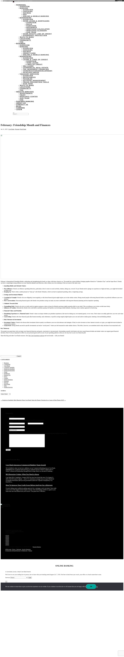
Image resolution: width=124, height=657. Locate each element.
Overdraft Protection (35, 35)
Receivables (29, 77)
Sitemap (30, 550)
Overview (25, 6)
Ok (91, 586)
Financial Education (9, 370)
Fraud (5, 372)
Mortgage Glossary (36, 30)
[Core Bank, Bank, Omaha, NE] (5, 522)
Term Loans (32, 63)
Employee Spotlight (9, 369)
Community (25, 40)
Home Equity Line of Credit (37, 34)
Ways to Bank (27, 37)
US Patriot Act (24, 550)
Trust (23, 95)
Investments (26, 93)
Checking (28, 11)
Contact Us (119, 1)
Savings (27, 13)
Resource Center (29, 96)
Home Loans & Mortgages (36, 21)
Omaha (6, 378)
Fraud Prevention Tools (36, 82)
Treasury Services (29, 74)
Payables (27, 79)
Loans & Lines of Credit (35, 59)
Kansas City (7, 375)
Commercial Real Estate (35, 67)
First (26, 423)
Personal (21, 5)
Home (89, 1)
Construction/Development (37, 71)
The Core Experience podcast (36, 335)
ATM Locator (8, 549)
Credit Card (29, 53)
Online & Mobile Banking (36, 16)
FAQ (21, 42)
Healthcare (7, 373)
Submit (8, 450)
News (5, 376)
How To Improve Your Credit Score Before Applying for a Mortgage (29, 485)
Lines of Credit (34, 64)
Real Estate (23, 129)
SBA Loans (28, 66)
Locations (95, 1)
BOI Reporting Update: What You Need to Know (22, 474)
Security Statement (26, 549)
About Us (102, 1)
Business (20, 43)
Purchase (31, 26)
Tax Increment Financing (36, 69)
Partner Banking (25, 101)
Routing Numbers (37, 547)
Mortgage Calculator (38, 29)
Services (7, 577)
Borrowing (25, 18)
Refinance (31, 27)
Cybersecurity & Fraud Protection (13, 550)
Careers (113, 1)
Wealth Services (25, 92)
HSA (25, 14)
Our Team (31, 32)
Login (120, 0)
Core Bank (11, 129)
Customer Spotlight (9, 367)
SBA (5, 385)
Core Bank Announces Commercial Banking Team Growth (26, 465)
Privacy (14, 549)
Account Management (34, 80)
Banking (24, 8)
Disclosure (18, 549)
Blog (108, 1)
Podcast (6, 382)
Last (45, 423)
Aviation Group (31, 72)
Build (29, 24)
